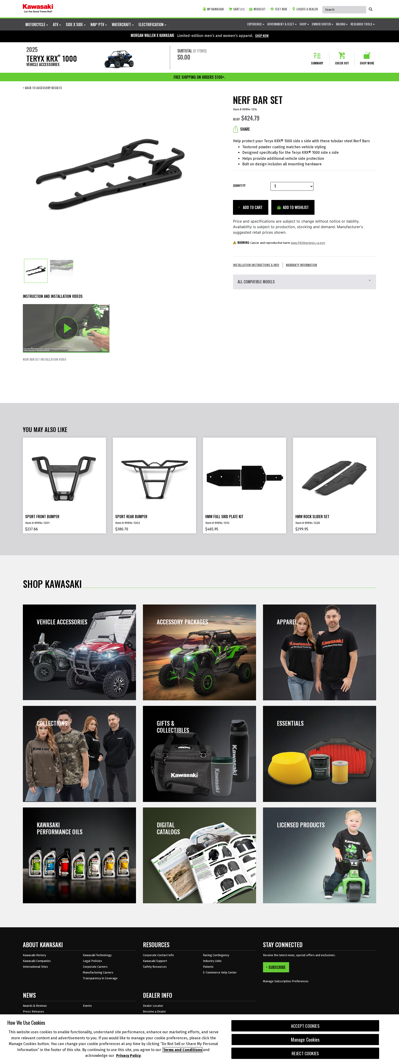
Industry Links (212, 961)
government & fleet (281, 24)
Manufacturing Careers (98, 972)
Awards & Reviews (35, 1005)
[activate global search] (370, 9)
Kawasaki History (34, 955)
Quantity (239, 185)
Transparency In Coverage (100, 978)
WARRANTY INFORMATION (301, 265)
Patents (208, 966)
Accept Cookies (305, 1025)
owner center (321, 24)
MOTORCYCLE (35, 24)
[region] (199, 1037)
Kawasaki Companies (37, 961)
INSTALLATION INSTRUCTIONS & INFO (256, 265)
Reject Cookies (305, 1053)
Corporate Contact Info (158, 955)
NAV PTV (98, 24)
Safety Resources (155, 966)
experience (255, 24)
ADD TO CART (252, 207)
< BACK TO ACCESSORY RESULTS (42, 88)
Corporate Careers (95, 966)
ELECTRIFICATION (151, 24)
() (238, 9)
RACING (341, 24)
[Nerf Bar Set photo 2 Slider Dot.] (61, 271)
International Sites (35, 966)
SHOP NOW (262, 35)
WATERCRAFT (122, 24)
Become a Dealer (154, 1011)
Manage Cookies (305, 1039)
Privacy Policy (128, 1055)
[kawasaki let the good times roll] (38, 9)
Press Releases (33, 1011)
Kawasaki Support (155, 961)
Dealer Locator (153, 1005)
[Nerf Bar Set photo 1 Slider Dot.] (35, 271)
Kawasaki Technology (97, 955)
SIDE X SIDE (75, 24)
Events (87, 1005)
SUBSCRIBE (277, 967)
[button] (66, 332)
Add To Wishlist (295, 207)
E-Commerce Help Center (220, 972)
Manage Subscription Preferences (285, 981)
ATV (56, 24)
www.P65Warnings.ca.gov (308, 243)
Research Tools (362, 24)
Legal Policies (92, 961)
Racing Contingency (216, 955)
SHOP (303, 24)
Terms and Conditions (182, 1050)
